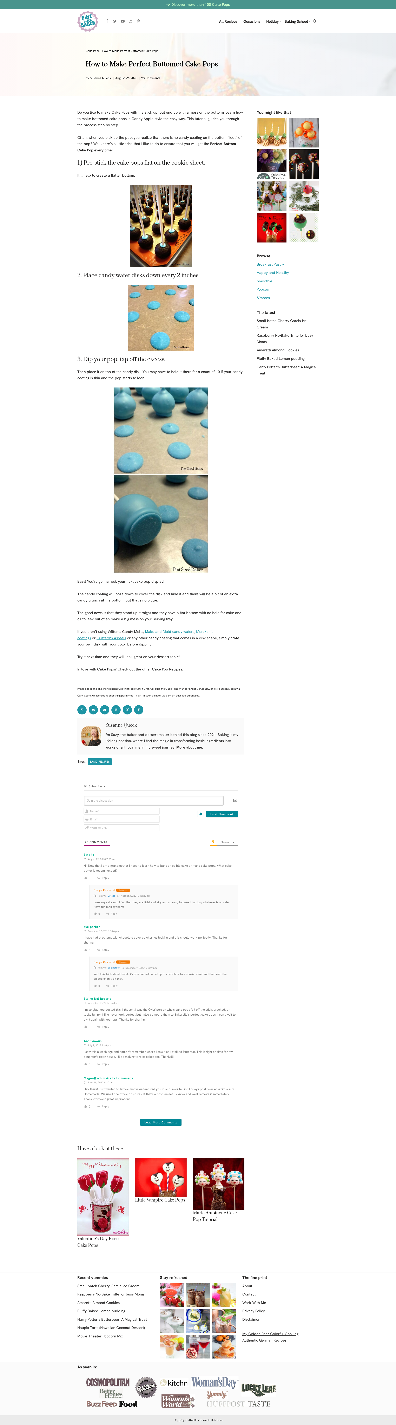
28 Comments (150, 78)
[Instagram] (130, 21)
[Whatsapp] (82, 709)
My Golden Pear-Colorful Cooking (270, 1333)
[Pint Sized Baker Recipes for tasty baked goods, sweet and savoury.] (87, 21)
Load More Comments (160, 1122)
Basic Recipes (100, 761)
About (247, 1286)
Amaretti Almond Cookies (278, 350)
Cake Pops (93, 51)
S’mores (263, 297)
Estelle (111, 895)
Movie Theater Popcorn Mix (100, 1336)
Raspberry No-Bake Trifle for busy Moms (111, 1294)
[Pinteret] (116, 709)
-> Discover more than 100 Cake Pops (198, 4)
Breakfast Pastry (270, 264)
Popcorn (263, 289)
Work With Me (254, 1302)
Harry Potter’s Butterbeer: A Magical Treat (112, 1319)
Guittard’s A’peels (111, 638)
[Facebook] (107, 21)
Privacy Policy (253, 1311)
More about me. (189, 747)
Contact (249, 1294)
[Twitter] (115, 21)
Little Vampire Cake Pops (160, 1200)
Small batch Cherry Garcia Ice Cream (108, 1286)
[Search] (315, 21)
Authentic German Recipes (264, 1340)
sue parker (114, 967)
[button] (239, 21)
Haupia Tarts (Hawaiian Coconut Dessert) (111, 1327)
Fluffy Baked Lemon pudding (281, 358)
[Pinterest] (138, 21)
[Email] (104, 709)
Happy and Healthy (273, 272)
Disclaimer (251, 1319)
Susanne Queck (100, 78)
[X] (127, 709)
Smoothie (264, 281)
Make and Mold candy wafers (169, 631)
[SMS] (93, 709)
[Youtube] (123, 21)
